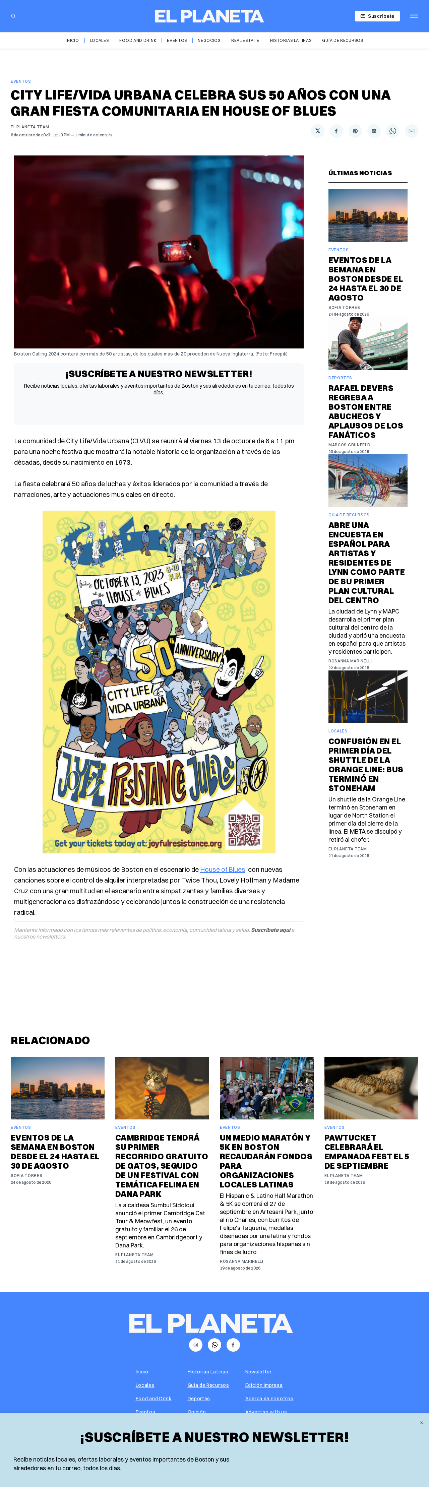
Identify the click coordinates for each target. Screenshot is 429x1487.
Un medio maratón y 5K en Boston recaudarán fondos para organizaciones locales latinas (266, 1161)
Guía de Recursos (342, 40)
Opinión (197, 1412)
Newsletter (258, 1372)
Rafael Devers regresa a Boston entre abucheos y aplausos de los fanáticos (365, 411)
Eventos (177, 40)
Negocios (209, 40)
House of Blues (222, 869)
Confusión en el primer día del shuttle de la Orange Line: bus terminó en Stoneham (366, 764)
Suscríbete (381, 16)
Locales (99, 40)
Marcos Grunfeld (349, 444)
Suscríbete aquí (270, 929)
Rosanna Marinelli (350, 660)
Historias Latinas (291, 40)
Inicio (72, 40)
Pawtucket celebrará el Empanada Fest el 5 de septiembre (367, 1152)
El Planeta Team (30, 126)
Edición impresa (264, 1385)
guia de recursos (349, 514)
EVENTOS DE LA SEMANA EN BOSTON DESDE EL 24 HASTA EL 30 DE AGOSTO (365, 279)
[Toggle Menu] (414, 16)
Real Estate (245, 40)
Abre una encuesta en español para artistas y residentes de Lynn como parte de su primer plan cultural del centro (366, 562)
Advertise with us (266, 1412)
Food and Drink (137, 40)
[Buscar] (13, 16)
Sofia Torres (344, 307)
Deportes (340, 377)
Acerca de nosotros (269, 1399)
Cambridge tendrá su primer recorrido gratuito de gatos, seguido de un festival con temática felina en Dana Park (161, 1166)
